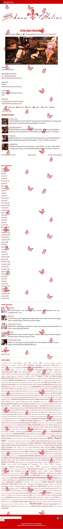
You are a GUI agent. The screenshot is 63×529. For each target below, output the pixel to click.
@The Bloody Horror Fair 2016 (20, 438)
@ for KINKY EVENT (7, 389)
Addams (59, 473)
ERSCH (16, 484)
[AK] (47, 376)
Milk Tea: (3, 493)
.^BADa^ (56, 372)
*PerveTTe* (23, 469)
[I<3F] (42, 378)
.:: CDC (32, 370)
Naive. (10, 495)
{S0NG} (60, 384)
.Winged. (3, 376)
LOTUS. (15, 490)
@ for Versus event (31, 391)
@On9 (56, 427)
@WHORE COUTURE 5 (8, 462)
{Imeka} (13, 384)
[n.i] (29, 380)
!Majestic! (57, 367)
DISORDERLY (26, 482)
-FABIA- (25, 363)
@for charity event (27, 412)
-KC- (30, 363)
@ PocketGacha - (46, 393)
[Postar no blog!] (7, 111)
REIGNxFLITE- (40, 497)
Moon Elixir (23, 493)
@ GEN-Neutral (40, 391)
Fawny (39, 484)
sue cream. (9, 501)
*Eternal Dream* (45, 467)
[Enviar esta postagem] (3, 111)
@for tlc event (48, 416)
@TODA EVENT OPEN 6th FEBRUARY (30, 456)
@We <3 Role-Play (56, 458)
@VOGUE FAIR (46, 458)
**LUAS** (46, 464)
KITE (30, 488)
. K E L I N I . (18, 370)
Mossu (53, 493)
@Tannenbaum (33, 436)
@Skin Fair (4, 436)
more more (45, 493)
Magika (36, 490)
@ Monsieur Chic (32, 393)
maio (2, 191)
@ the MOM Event (21, 395)
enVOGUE (59, 482)
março (3, 176)
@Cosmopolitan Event (9, 404)
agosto (3, 183)
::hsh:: (57, 365)
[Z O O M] (52, 382)
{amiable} (4, 384)
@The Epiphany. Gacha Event (41, 443)
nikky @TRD (26, 495)
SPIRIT (52, 499)
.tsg (51, 374)
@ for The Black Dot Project (33, 389)
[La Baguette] (58, 378)
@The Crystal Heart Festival (40, 441)
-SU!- (41, 363)
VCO (61, 504)
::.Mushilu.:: (39, 365)
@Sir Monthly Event (57, 433)
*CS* (37, 466)
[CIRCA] (19, 378)
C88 (3, 95)
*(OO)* (14, 464)
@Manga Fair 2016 (12, 425)
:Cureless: (13, 367)
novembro (4, 205)
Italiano (60, 486)
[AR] (50, 376)
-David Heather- (17, 363)
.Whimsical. (58, 374)
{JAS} (17, 384)
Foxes (54, 484)
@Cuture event (29, 404)
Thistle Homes (5, 504)
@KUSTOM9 (50, 420)
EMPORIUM (51, 482)
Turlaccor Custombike (49, 504)
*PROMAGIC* (41, 469)
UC (58, 504)
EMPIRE (44, 482)
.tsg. (54, 374)
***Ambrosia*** (34, 464)
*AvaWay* (11, 467)
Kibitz (24, 488)
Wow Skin (5, 508)
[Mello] (6, 380)
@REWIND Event (33, 429)
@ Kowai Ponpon (5, 393)
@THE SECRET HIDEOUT (48, 451)
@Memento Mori (23, 425)
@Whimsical (45, 460)
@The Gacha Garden (52, 445)
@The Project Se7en (7, 451)
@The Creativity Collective (24, 441)
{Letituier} (25, 384)
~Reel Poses (41, 473)
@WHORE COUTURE (56, 460)
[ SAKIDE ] (27, 376)
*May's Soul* (10, 469)
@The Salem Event (18, 451)
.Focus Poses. (14, 374)
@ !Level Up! (16, 386)
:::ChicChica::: (20, 365)
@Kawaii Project (27, 420)
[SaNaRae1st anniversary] (8, 382)
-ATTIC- (10, 363)
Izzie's (3, 488)
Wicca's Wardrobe (57, 506)
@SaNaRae (56, 431)
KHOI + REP (19, 488)
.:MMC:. (16, 372)
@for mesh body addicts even (12, 414)
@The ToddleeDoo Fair (48, 453)
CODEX (3, 482)
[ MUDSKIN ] (20, 376)
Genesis (22, 486)
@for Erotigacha (49, 412)
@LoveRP (39, 422)
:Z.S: (43, 367)
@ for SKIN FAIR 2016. (19, 389)
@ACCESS (8, 399)
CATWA (60, 480)
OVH (46, 495)
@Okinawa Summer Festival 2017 (17, 427)
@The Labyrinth (45, 447)
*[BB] (18, 464)
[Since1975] (18, 382)
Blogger (40, 523)
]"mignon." (59, 382)
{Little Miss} (32, 384)
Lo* (6, 490)
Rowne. (5, 499)
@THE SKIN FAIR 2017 (24, 453)
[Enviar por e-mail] (5, 111)
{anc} (8, 384)
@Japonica (9, 420)
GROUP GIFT (42, 486)
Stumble (45, 107)
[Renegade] (59, 380)
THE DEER (11, 308)
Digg (52, 107)
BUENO (31, 480)
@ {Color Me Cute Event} (26, 386)
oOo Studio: (41, 495)
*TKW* (12, 471)
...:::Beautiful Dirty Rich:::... (47, 372)
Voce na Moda (27, 506)
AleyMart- (13, 475)
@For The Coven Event (26, 416)
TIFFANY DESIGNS (14, 504)
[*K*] (32, 376)
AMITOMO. (36, 475)
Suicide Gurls (18, 501)
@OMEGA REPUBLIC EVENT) (36, 427)
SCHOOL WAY (13, 119)
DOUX (32, 482)
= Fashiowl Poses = (24, 473)
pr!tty (30, 497)
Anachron (43, 475)
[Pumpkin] (46, 380)
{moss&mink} (40, 384)
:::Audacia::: (13, 365)
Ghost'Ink (27, 486)
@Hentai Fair (54, 418)
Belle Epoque (52, 478)
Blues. (15, 480)
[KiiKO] (52, 378)
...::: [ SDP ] (38, 372)
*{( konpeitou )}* (25, 464)
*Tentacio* (55, 469)
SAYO (9, 499)
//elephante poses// (20, 471)
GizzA (35, 486)
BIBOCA (31, 523)
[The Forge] (33, 382)
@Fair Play (11, 410)
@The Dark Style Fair (55, 441)
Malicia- (52, 490)
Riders (60, 497)
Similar (31, 499)
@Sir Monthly (48, 433)
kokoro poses (38, 488)
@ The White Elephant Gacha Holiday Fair (48, 395)
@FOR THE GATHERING (38, 416)
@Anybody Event (24, 399)
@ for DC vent (58, 387)
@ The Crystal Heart (10, 395)
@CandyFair (36, 401)
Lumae (22, 490)
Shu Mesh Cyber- (24, 499)
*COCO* (32, 467)
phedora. (9, 497)
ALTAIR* (26, 475)
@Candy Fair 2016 (26, 401)
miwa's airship (9, 493)
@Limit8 (16, 423)
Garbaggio (17, 486)
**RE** (51, 464)
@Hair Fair (30, 418)
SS (61, 499)
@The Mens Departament (18, 449)
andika (48, 475)
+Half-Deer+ (58, 471)
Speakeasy (47, 499)
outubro (3, 168)
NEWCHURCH (18, 495)
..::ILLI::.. (29, 372)
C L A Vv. (36, 480)
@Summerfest (25, 436)
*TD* (49, 469)
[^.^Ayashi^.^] (40, 376)
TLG (23, 504)
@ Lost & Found (14, 393)
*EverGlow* (54, 467)
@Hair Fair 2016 (38, 418)
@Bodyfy (7, 401)
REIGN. (34, 497)
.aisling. (3, 374)
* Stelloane (9, 464)
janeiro (3, 178)
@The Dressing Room (22, 443)
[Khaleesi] (46, 378)
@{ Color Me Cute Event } (41, 397)
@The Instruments (34, 447)
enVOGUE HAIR (7, 484)
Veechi (3, 506)
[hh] (40, 378)
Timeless (11, 332)
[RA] (54, 380)
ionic (56, 486)
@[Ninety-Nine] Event (27, 397)
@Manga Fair (4, 425)
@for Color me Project (38, 412)
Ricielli (56, 497)
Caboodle (45, 480)
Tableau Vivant (28, 501)
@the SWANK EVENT (36, 453)
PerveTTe (3, 497)
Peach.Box (59, 495)
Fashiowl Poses (31, 484)
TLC (21, 504)
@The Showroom (13, 453)
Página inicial (32, 155)
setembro (4, 171)
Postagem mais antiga (55, 155)
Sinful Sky (36, 499)
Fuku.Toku (4, 486)
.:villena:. (24, 372)
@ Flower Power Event (47, 387)
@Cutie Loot (21, 404)
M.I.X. (33, 490)
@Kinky (36, 420)
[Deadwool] (30, 378)
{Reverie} (55, 384)
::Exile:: (54, 365)
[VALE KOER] (40, 382)
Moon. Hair (36, 493)
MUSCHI (57, 493)
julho (2, 186)
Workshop (12, 136)
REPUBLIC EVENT (48, 497)
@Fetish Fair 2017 (51, 410)
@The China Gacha (12, 441)
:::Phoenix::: (31, 365)
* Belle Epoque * (56, 462)
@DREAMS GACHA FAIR (56, 403)
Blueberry (11, 480)
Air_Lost (8, 475)
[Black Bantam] (57, 376)
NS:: (30, 495)
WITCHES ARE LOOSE (14, 340)
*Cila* (27, 467)
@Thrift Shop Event (6, 456)
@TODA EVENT (15, 456)
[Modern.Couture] (15, 380)
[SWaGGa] (24, 382)
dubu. (36, 482)
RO (2, 499)
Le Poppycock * (55, 488)
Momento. (16, 493)
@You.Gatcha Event (36, 462)
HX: (51, 486)
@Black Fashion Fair (42, 399)
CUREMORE (18, 482)
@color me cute (45, 401)
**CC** (41, 464)
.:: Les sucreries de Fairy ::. (44, 370)
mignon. (60, 490)
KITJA (33, 488)
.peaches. (37, 374)
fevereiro (4, 198)
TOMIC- (27, 504)
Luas (18, 490)
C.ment (40, 480)
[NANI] (34, 380)
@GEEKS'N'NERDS (16, 418)
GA (13, 486)
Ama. (31, 475)
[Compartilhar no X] (9, 111)
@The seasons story (32, 451)
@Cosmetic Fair (56, 401)
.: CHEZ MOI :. (26, 370)
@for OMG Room (25, 414)
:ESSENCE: (25, 367)
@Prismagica (12, 429)
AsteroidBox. (14, 478)
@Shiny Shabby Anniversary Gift (37, 34)
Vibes (8, 506)
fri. (56, 34)
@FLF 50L (19, 412)
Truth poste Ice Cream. (15, 324)
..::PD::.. (33, 372)
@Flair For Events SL (11, 412)
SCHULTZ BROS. (15, 499)
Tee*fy (34, 501)
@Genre (24, 418)
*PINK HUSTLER (32, 469)
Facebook (21, 107)
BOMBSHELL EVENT (23, 480)
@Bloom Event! (52, 399)
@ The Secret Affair (32, 395)
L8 (49, 488)
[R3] (51, 380)
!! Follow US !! (48, 367)
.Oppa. (32, 374)
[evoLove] (36, 378)
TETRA (38, 501)
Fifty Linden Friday (47, 484)
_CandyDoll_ (4, 363)
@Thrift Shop (58, 453)
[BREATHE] (5, 378)
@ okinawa (39, 393)
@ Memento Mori (23, 393)
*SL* (46, 469)
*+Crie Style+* (58, 464)
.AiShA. (60, 372)
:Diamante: (19, 367)
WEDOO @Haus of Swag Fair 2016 (41, 506)
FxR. (8, 486)
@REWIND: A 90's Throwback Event (47, 429)
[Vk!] (45, 382)
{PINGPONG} (48, 384)
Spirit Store (57, 499)
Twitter (28, 107)
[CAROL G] (13, 378)
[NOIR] (38, 380)
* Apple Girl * (46, 462)
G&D (11, 486)
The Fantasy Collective (46, 501)
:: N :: (9, 365)
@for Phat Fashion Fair (44, 414)
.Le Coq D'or (21, 374)
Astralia (22, 477)
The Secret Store (57, 501)
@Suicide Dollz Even (14, 436)
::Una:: (3, 367)
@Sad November (46, 431)
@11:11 (57, 397)
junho (3, 188)
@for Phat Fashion (33, 414)
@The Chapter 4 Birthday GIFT (38, 438)
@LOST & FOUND (31, 423)
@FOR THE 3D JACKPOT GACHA (12, 416)
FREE (58, 484)
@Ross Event (37, 431)
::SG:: (60, 365)
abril (2, 173)
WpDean (24, 525)
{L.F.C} (20, 384)
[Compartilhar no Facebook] (10, 111)
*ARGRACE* (4, 467)
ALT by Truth (20, 475)
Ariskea (8, 478)
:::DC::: (24, 365)
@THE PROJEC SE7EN (55, 449)
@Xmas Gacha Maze (25, 462)
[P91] (42, 380)
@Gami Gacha (8, 418)
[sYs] (28, 382)
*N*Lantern (17, 469)
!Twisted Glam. (9, 370)
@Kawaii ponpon (16, 420)
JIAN (10, 488)
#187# (28, 471)
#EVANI (33, 471)
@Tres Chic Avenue (11, 458)
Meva (56, 490)
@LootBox (22, 423)
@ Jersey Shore (58, 391)
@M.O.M (59, 423)
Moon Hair (30, 493)
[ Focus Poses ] (11, 376)
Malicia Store (46, 490)
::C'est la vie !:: (46, 365)
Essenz (21, 484)
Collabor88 (51, 34)
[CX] (22, 378)
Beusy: (60, 478)
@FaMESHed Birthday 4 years (22, 410)
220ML (55, 473)
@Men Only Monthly (34, 425)
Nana (13, 495)
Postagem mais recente (8, 155)
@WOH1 (18, 462)
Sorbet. (42, 499)
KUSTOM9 (46, 488)
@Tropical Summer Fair (26, 458)
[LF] (26, 34)
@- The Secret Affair (15, 397)
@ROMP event (28, 431)
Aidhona (3, 475)
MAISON (41, 490)
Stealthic (3, 501)
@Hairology (46, 418)
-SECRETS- (35, 363)
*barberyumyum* (20, 467)
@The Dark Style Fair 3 (8, 443)
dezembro (4, 181)
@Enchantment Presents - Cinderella (34, 406)
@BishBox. (33, 399)
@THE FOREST (30, 445)
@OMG (47, 427)
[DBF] (24, 378)
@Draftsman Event (39, 403)
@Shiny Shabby (19, 434)
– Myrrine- (46, 363)
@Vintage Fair (38, 458)
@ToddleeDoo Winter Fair (47, 456)
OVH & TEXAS (52, 495)
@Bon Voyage (15, 401)
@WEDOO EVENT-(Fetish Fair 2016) (30, 460)
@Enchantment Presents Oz (18, 408)
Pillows (15, 497)
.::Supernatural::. (7, 372)
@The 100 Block (47, 436)
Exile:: (25, 484)
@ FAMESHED (36, 387)
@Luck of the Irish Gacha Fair (49, 422)
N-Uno (6, 495)
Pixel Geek (20, 497)
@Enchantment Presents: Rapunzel (37, 408)
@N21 (5, 427)
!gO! (53, 367)
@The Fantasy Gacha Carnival (17, 445)
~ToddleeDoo (49, 473)
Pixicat (25, 497)
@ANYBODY (15, 399)
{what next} (10, 386)
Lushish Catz (27, 490)
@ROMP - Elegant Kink (17, 431)
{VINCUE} (4, 387)
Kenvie (14, 488)
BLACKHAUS (4, 480)
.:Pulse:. (19, 372)
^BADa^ (51, 471)
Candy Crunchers (53, 480)
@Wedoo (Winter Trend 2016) (10, 460)
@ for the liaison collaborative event (15, 391)
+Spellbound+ (5, 473)
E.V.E (40, 482)
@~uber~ (51, 397)
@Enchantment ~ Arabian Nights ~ (11, 406)
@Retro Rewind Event (21, 429)
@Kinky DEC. (42, 420)
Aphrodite (53, 475)
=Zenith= (33, 473)
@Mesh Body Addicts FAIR (48, 425)
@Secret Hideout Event (7, 433)
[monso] (25, 380)
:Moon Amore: (35, 367)
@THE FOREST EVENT (40, 445)
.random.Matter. (45, 374)
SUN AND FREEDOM (31, 30)
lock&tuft (10, 490)
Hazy (48, 486)
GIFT (32, 486)
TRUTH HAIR (35, 504)
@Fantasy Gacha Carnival (38, 410)
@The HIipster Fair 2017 (21, 447)
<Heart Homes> (14, 473)
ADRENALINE (13, 144)
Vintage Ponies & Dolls (16, 506)
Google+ (36, 107)
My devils (11, 316)
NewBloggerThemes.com (40, 525)
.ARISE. (8, 374)
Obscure (35, 495)
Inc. (54, 486)
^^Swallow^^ (45, 471)
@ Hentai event (49, 391)
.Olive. (28, 374)
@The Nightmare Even (31, 449)
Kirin (27, 488)
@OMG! (51, 427)
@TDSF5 (40, 436)
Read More (42, 123)
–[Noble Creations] (55, 363)
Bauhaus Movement (37, 477)
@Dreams (46, 404)
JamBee (7, 488)
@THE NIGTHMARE (43, 449)
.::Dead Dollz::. (58, 370)
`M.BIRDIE (39, 471)
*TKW (7, 471)
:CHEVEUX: (8, 367)
